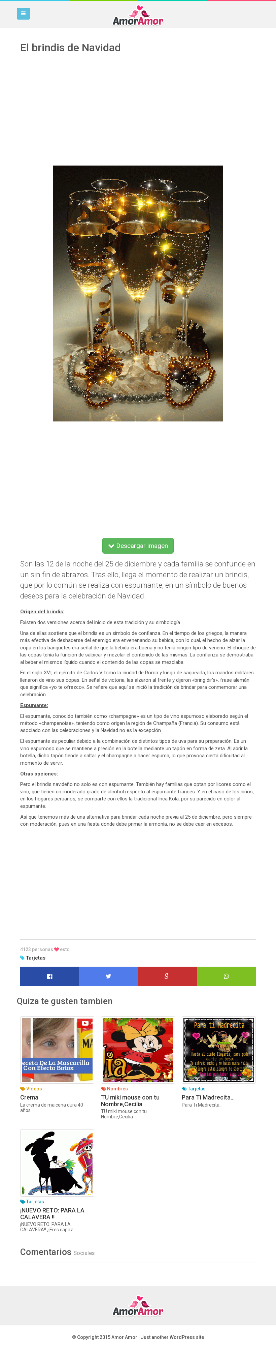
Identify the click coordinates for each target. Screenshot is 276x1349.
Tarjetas (35, 958)
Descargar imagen (141, 546)
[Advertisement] (138, 110)
